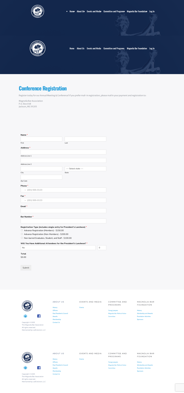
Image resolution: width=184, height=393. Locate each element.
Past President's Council (60, 313)
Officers (55, 310)
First (22, 143)
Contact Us (56, 322)
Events (81, 307)
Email (24, 206)
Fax (23, 196)
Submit (26, 267)
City (22, 173)
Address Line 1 (26, 156)
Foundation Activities (144, 316)
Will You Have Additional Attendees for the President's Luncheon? (54, 243)
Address (25, 148)
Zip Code (24, 181)
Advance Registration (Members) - (44, 230)
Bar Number (27, 217)
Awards (55, 316)
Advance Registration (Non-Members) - (46, 234)
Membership (57, 319)
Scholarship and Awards (145, 313)
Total (23, 254)
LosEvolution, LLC (39, 330)
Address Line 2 (26, 164)
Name (24, 135)
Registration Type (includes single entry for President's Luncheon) (54, 227)
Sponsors (140, 319)
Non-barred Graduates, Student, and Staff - (48, 238)
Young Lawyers (113, 310)
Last (66, 143)
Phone (24, 186)
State (67, 173)
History (55, 307)
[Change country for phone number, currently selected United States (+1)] (23, 190)
